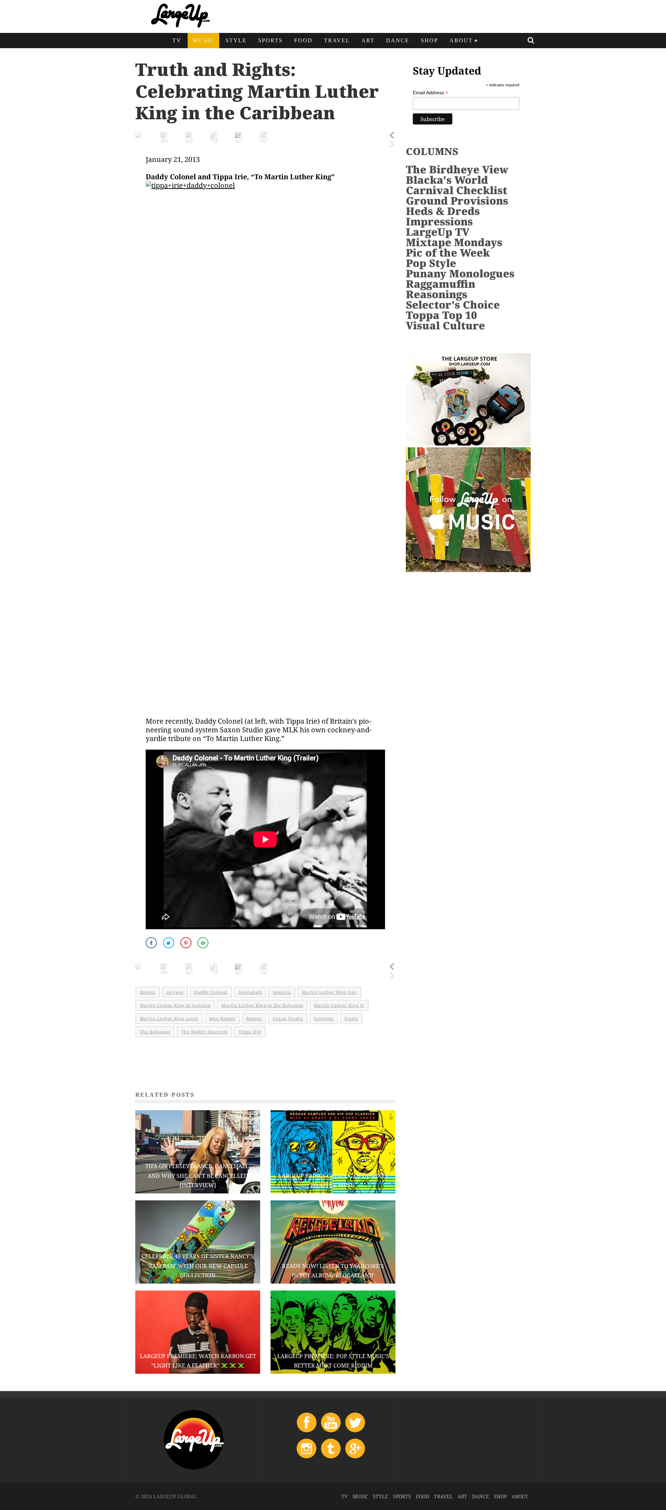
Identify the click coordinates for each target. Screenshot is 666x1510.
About (461, 40)
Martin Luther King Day (329, 992)
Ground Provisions (457, 200)
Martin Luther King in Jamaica (175, 1005)
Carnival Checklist (456, 190)
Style (236, 40)
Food (303, 40)
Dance (397, 40)
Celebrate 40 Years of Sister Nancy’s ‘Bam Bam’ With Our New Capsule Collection (198, 1265)
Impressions (439, 221)
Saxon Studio (288, 1018)
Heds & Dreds (443, 211)
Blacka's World (447, 180)
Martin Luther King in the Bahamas (262, 1005)
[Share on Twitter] (169, 942)
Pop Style (431, 263)
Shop (429, 40)
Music (203, 40)
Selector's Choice (453, 304)
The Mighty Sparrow (204, 1032)
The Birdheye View (457, 169)
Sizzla (351, 1018)
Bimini (147, 992)
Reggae (254, 1018)
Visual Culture (445, 325)
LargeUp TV (437, 232)
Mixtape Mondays (454, 242)
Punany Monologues (460, 273)
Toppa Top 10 (441, 315)
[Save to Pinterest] (186, 942)
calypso (174, 992)
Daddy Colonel (211, 992)
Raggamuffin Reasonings (440, 289)
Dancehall (250, 992)
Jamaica (282, 992)
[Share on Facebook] (152, 942)
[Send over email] (203, 942)
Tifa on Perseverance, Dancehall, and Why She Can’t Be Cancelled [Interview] (197, 1175)
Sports (270, 40)
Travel (337, 40)
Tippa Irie (250, 1032)
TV (176, 40)
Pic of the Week (448, 252)
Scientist (324, 1018)
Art (368, 40)
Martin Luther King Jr (339, 1005)
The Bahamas (155, 1032)
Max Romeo (222, 1018)
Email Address (430, 92)
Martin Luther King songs (169, 1018)
